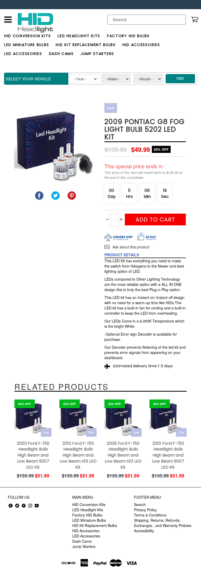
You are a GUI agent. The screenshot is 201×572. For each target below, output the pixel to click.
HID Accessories (141, 44)
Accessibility (144, 530)
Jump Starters (97, 53)
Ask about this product (130, 246)
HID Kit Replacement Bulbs (86, 44)
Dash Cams (61, 53)
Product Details (121, 254)
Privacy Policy (145, 509)
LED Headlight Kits (79, 35)
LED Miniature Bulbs (26, 44)
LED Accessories (23, 53)
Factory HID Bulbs (128, 35)
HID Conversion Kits (27, 35)
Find (180, 78)
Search (140, 504)
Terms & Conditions (150, 515)
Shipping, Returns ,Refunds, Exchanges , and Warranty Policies (162, 523)
